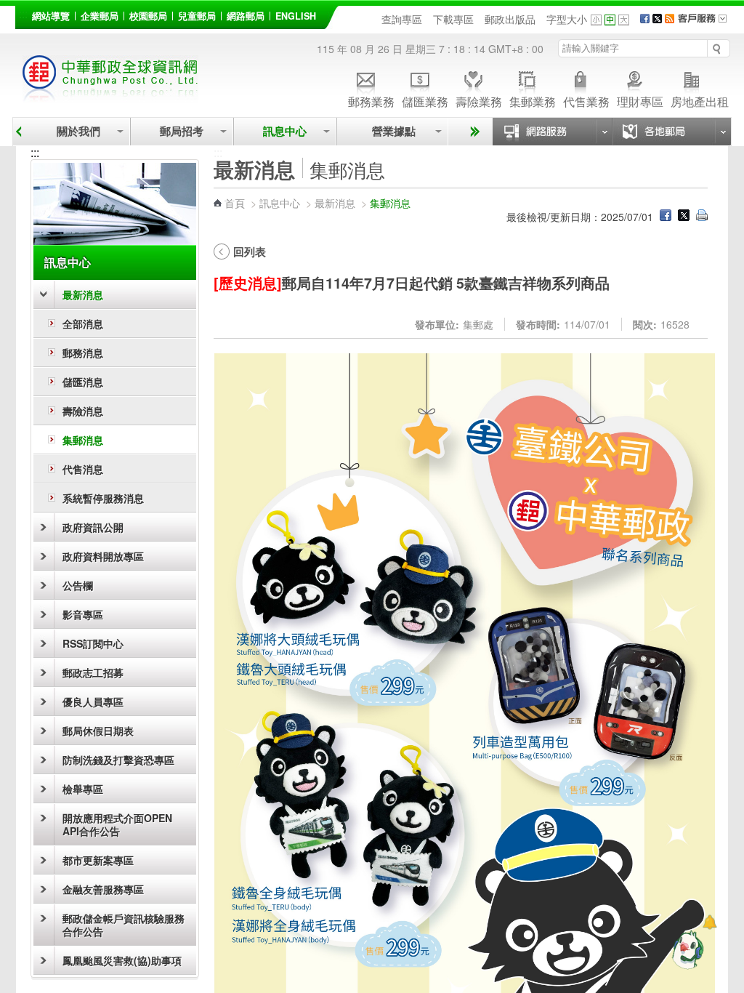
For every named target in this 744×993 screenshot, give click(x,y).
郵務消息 (82, 352)
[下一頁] (472, 131)
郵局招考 (181, 131)
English (295, 16)
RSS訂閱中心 (93, 643)
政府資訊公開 (93, 527)
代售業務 (586, 100)
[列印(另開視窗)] (702, 216)
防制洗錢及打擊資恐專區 (118, 759)
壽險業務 (479, 100)
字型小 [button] (596, 20)
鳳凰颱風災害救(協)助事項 (122, 960)
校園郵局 (148, 16)
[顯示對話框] (709, 922)
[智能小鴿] (686, 949)
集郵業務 (532, 100)
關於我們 (78, 131)
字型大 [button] (623, 20)
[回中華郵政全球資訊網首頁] (110, 95)
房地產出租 (700, 100)
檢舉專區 (82, 788)
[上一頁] (18, 131)
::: (23, 13)
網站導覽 (51, 16)
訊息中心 (285, 131)
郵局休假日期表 (98, 730)
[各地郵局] (671, 131)
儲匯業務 (425, 100)
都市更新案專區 (98, 860)
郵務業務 (371, 100)
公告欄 (77, 585)
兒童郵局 (197, 16)
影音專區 (82, 614)
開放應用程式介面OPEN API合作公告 (117, 824)
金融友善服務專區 (103, 889)
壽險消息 (82, 410)
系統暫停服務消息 (103, 498)
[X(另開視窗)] (657, 19)
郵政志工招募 (93, 672)
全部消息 (82, 323)
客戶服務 (707, 23)
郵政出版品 (510, 18)
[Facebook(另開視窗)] (645, 19)
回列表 (249, 252)
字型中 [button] (609, 20)
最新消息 (82, 294)
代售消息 (82, 469)
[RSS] (669, 19)
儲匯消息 (82, 381)
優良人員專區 (93, 701)
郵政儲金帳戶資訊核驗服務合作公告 (123, 924)
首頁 (235, 203)
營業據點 (392, 131)
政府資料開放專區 (103, 556)
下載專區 (453, 18)
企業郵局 (99, 16)
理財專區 (640, 100)
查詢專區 (401, 18)
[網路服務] (552, 131)
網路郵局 (245, 16)
